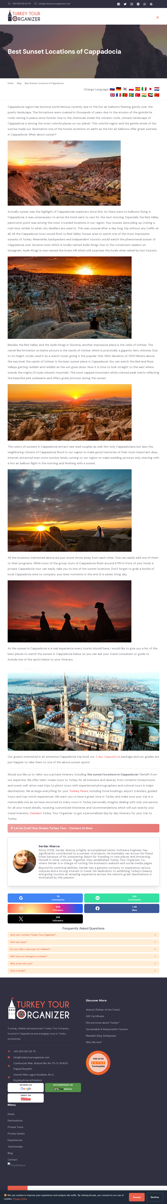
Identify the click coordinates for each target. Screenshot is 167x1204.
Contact (36, 813)
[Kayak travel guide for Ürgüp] (122, 1063)
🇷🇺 (113, 89)
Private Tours (15, 1127)
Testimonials (15, 1146)
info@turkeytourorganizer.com (54, 3)
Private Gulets (16, 1133)
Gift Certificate (95, 1016)
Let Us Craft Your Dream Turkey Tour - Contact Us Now (52, 828)
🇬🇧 (112, 95)
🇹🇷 (138, 95)
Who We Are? (94, 1042)
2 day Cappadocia (108, 757)
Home (11, 1114)
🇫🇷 (119, 95)
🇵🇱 (132, 89)
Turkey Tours (78, 791)
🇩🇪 (119, 89)
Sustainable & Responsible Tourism (107, 1029)
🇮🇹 (144, 89)
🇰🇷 (125, 89)
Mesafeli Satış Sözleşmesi (101, 1035)
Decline (155, 1197)
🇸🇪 (132, 95)
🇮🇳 (144, 95)
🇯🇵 (151, 89)
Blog (10, 1153)
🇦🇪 (151, 95)
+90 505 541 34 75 (21, 3)
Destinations (15, 1120)
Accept (137, 1197)
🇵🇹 (125, 95)
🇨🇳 (156, 95)
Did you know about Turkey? (102, 1022)
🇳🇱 (156, 89)
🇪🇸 (138, 89)
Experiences (15, 1140)
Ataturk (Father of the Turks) (103, 1009)
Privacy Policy (20, 1198)
